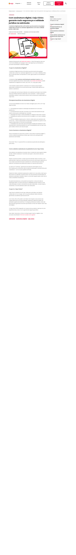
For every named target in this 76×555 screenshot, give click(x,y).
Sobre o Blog (38, 3)
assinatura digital (21, 219)
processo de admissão (36, 81)
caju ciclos (31, 219)
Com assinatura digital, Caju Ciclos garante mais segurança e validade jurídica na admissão (44, 11)
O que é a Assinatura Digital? (57, 24)
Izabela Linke (13, 33)
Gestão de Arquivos (25, 61)
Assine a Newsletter (48, 3)
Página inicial (12, 11)
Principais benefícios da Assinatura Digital (56, 27)
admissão (12, 219)
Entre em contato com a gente (27, 215)
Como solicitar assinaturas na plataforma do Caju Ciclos (57, 35)
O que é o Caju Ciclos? (55, 39)
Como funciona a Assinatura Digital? (57, 31)
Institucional (19, 11)
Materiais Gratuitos (29, 3)
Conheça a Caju (59, 3)
